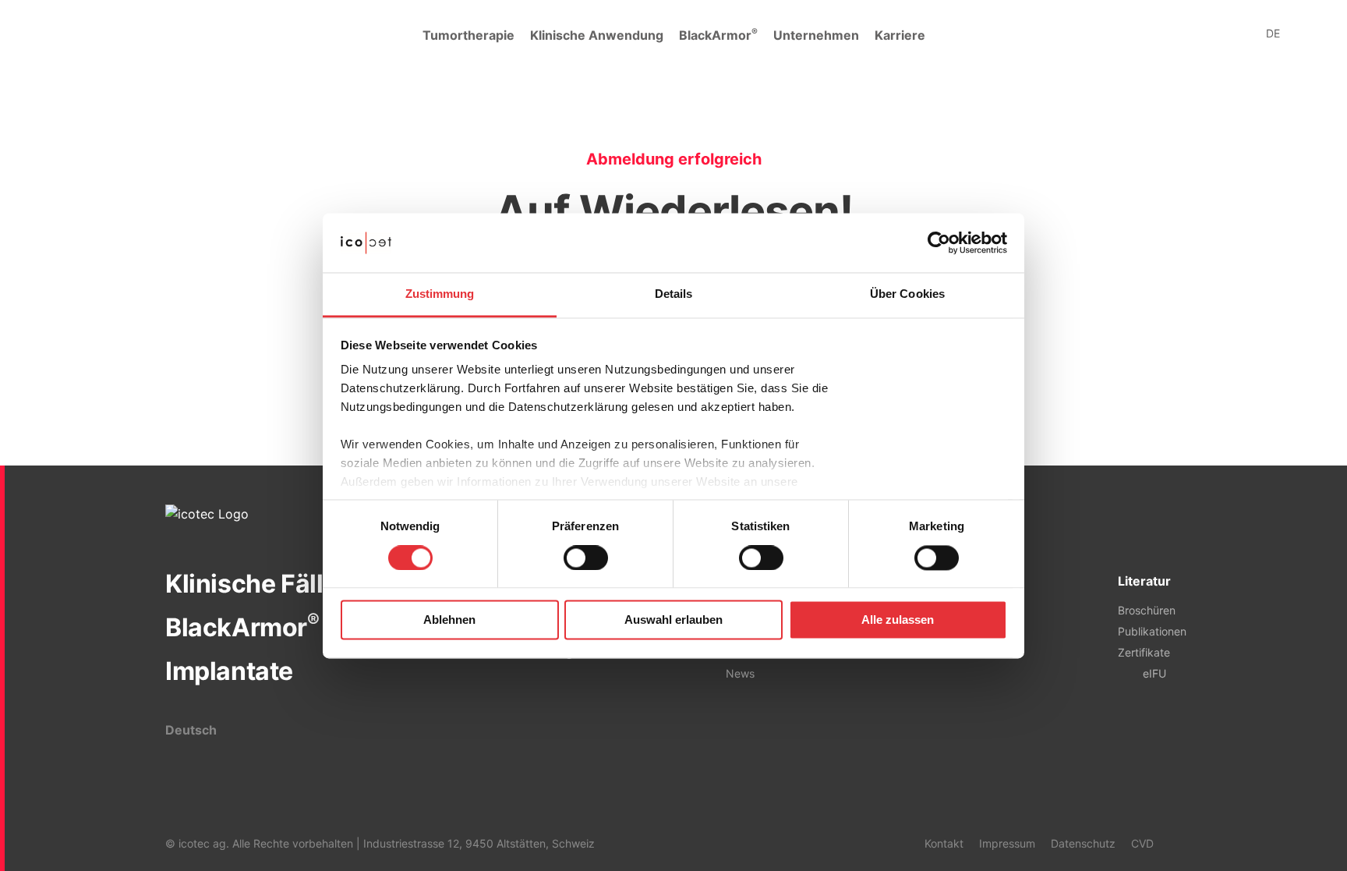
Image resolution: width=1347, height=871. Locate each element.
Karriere (900, 35)
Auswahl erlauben (673, 620)
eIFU (1154, 673)
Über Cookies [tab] (907, 294)
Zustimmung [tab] (440, 294)
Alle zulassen (897, 620)
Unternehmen (816, 35)
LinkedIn (1173, 843)
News (740, 673)
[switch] (586, 557)
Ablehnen (449, 620)
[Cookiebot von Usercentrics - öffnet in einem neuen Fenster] (939, 242)
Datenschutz (1083, 843)
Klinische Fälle (251, 583)
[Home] (93, 35)
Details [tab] (674, 294)
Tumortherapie (468, 35)
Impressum (1007, 843)
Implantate (229, 671)
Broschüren (1147, 610)
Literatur (1144, 581)
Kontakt (944, 843)
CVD (1142, 843)
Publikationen (1152, 631)
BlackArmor (718, 34)
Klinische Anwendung (596, 35)
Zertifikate (1144, 652)
